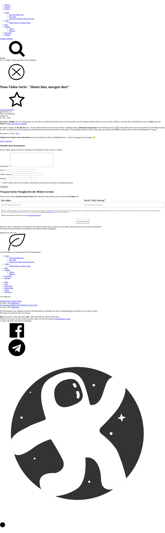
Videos (11, 29)
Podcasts (12, 31)
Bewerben (8, 33)
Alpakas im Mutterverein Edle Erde (21, 19)
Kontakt (7, 35)
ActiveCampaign (49, 212)
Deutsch (7, 7)
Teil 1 (18, 133)
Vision (6, 21)
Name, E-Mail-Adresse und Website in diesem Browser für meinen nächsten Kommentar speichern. (38, 183)
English (7, 9)
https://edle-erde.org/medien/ (17, 124)
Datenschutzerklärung (34, 215)
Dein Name (6, 200)
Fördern (3, 39)
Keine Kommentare (7, 110)
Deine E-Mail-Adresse (94, 200)
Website (3, 178)
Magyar (7, 5)
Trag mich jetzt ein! (82, 221)
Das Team (12, 17)
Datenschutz (8, 288)
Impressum (8, 286)
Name (3, 170)
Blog (6, 25)
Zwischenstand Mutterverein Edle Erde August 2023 (18, 305)
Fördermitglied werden (62, 319)
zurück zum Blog (6, 141)
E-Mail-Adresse (6, 174)
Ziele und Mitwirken (16, 15)
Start (6, 282)
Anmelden (9, 39)
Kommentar (5, 166)
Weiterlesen (15, 303)
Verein (6, 13)
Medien (7, 27)
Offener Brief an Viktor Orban (20, 23)
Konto (6, 290)
